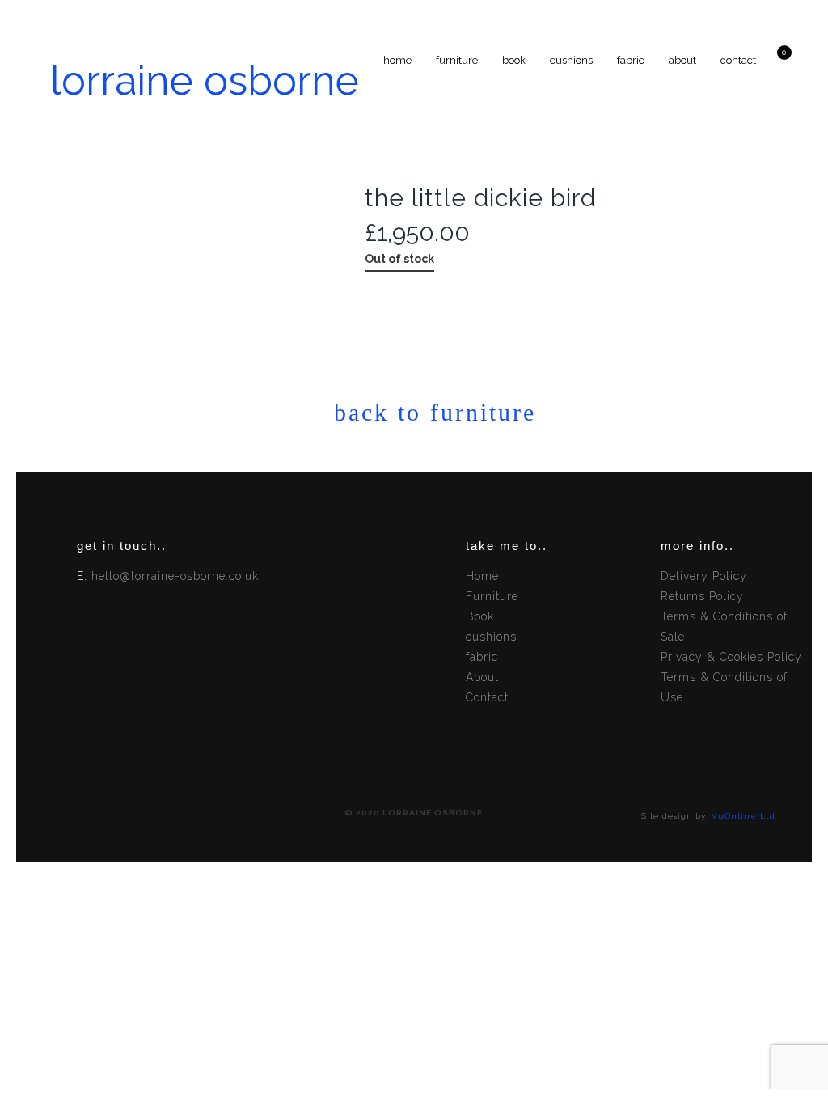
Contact (487, 697)
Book (480, 616)
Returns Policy (702, 596)
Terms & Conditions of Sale (724, 626)
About (482, 677)
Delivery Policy (704, 575)
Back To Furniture (415, 412)
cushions (491, 636)
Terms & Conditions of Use (724, 687)
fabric (482, 656)
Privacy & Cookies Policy (731, 656)
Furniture (492, 596)
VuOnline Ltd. (745, 815)
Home (482, 575)
